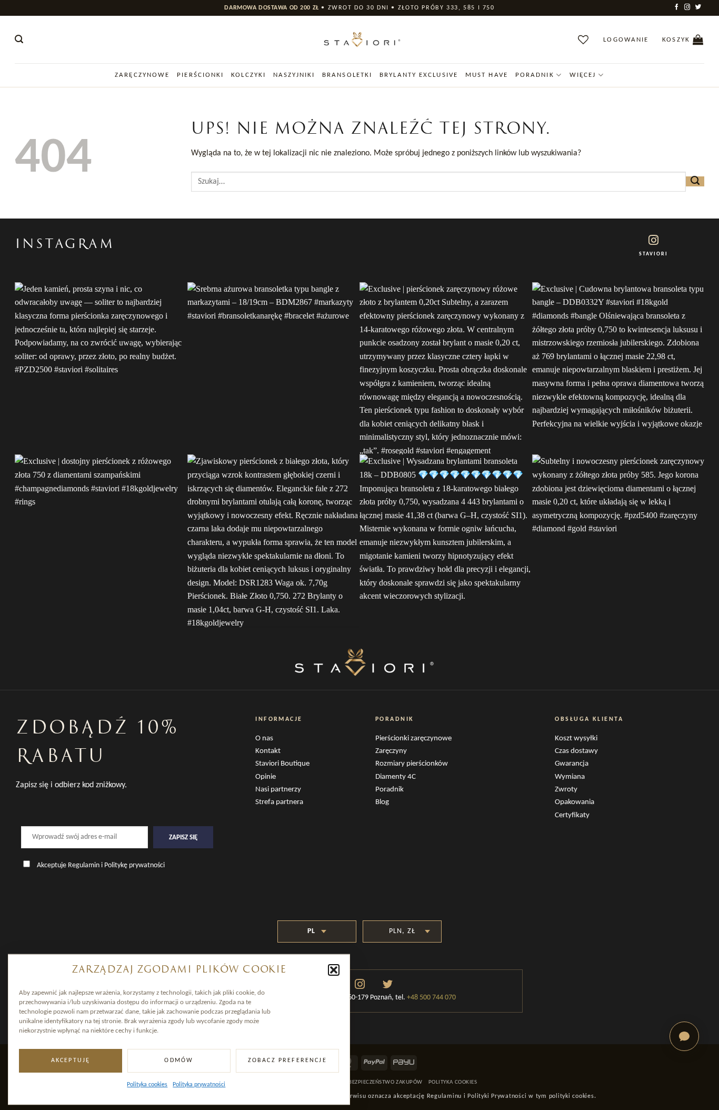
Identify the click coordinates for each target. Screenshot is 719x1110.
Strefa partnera (279, 802)
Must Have (486, 75)
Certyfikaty (572, 815)
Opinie (265, 777)
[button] (333, 970)
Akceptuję (70, 1060)
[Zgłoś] (695, 181)
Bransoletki (347, 75)
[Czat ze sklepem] (684, 1036)
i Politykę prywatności (133, 865)
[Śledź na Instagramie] (688, 7)
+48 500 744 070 (430, 998)
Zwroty (566, 790)
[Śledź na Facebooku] (677, 7)
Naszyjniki (294, 75)
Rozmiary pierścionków (411, 764)
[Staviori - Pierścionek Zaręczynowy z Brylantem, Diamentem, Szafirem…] (359, 39)
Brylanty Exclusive (419, 75)
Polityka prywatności (199, 1085)
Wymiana (570, 777)
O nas (264, 738)
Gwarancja (571, 764)
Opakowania (574, 802)
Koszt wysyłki (576, 738)
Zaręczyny (391, 751)
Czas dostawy (576, 751)
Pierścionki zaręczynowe (413, 738)
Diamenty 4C (395, 777)
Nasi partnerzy (278, 790)
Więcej (583, 75)
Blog (382, 802)
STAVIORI (653, 254)
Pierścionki (200, 75)
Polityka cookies (147, 1085)
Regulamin (83, 865)
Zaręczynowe (142, 75)
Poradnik (534, 75)
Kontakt (268, 751)
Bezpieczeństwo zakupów (385, 1082)
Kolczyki (248, 75)
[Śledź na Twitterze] (699, 7)
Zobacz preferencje (287, 1060)
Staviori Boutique (282, 764)
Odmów (178, 1060)
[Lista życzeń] (584, 39)
